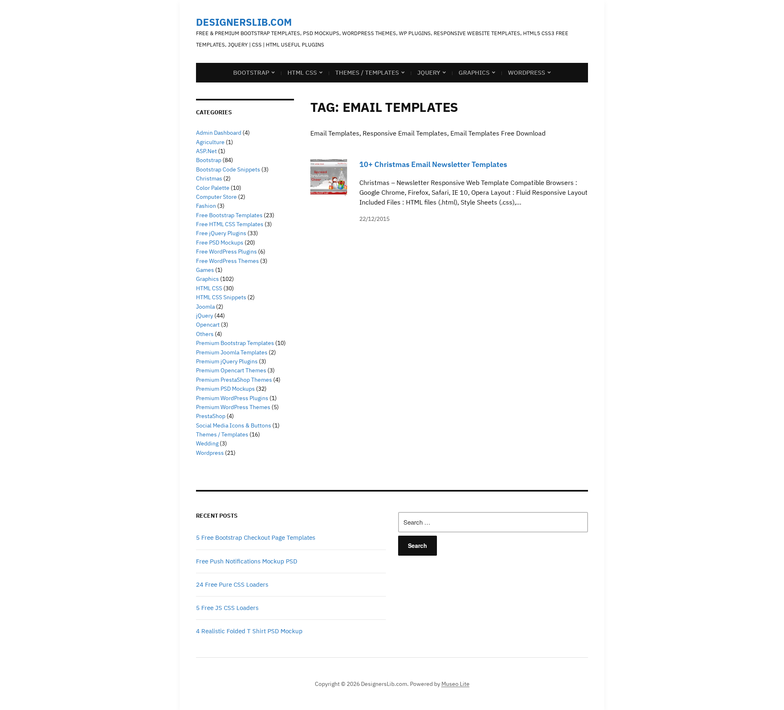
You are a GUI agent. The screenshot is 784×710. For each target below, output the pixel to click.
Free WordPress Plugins (226, 251)
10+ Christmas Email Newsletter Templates (433, 164)
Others (205, 334)
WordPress (526, 72)
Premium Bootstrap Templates (235, 343)
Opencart (208, 324)
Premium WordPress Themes (233, 407)
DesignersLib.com (244, 22)
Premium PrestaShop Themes (234, 379)
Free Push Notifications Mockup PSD (246, 561)
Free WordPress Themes (227, 261)
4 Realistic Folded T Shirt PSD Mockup (249, 631)
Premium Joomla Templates (231, 352)
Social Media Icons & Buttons (233, 425)
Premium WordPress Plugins (232, 398)
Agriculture (210, 142)
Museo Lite (455, 684)
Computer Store (216, 196)
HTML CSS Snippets (221, 297)
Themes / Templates (367, 72)
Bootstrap (251, 72)
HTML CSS (302, 72)
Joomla (205, 306)
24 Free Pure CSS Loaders (232, 584)
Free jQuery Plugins (221, 233)
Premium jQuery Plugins (227, 361)
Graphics (474, 72)
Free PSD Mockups (219, 242)
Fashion (206, 205)
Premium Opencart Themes (231, 370)
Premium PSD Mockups (225, 388)
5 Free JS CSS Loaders (227, 608)
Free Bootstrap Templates (229, 215)
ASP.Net (206, 151)
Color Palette (212, 187)
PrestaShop (210, 416)
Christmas (209, 178)
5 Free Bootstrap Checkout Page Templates (255, 537)
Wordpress (210, 452)
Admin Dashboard (218, 132)
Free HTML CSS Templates (229, 224)
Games (205, 270)
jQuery (428, 72)
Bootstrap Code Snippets (228, 169)
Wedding (207, 443)
